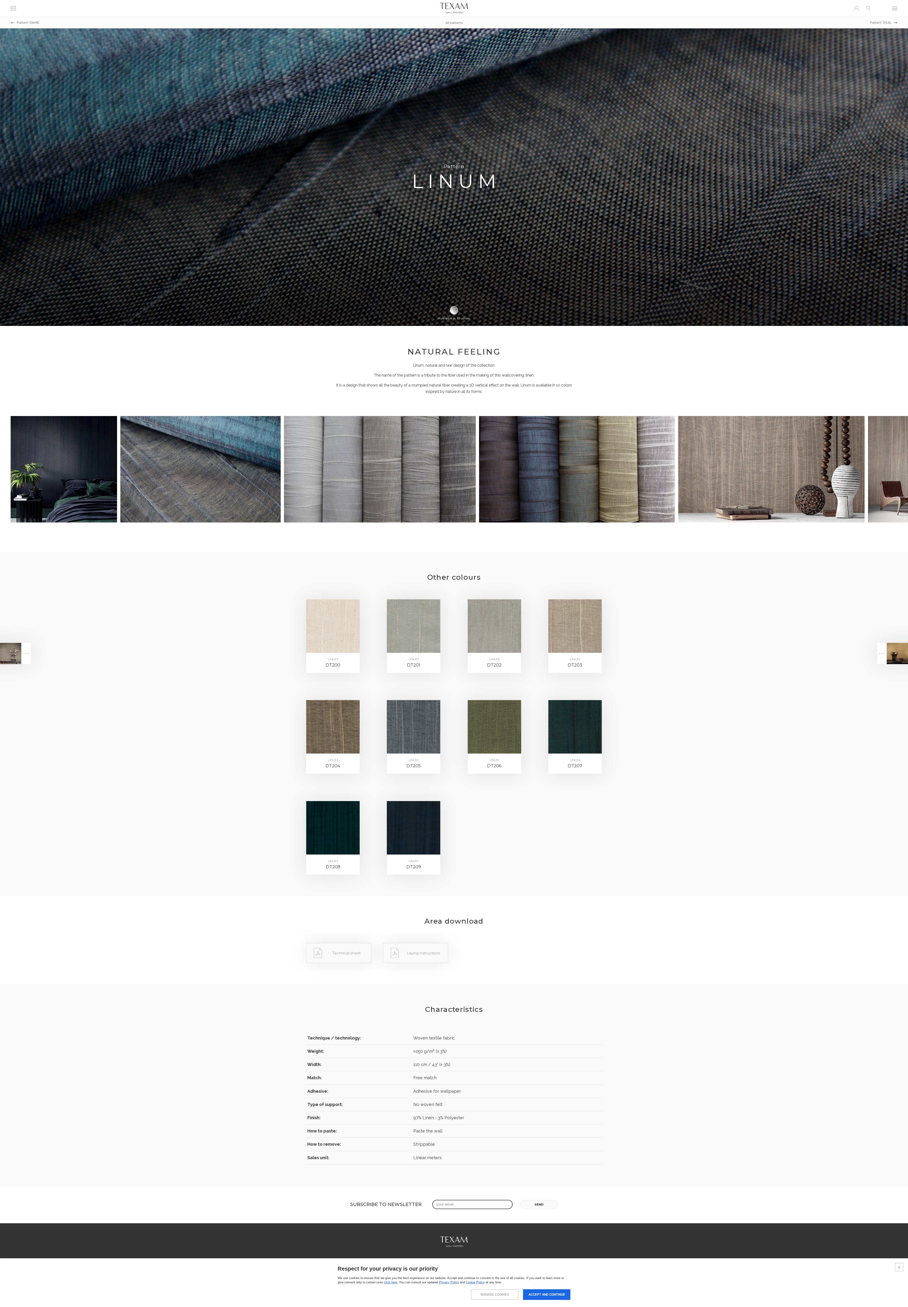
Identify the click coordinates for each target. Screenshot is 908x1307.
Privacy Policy (449, 1282)
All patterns (454, 22)
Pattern (28, 22)
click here (390, 1282)
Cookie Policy (475, 1282)
